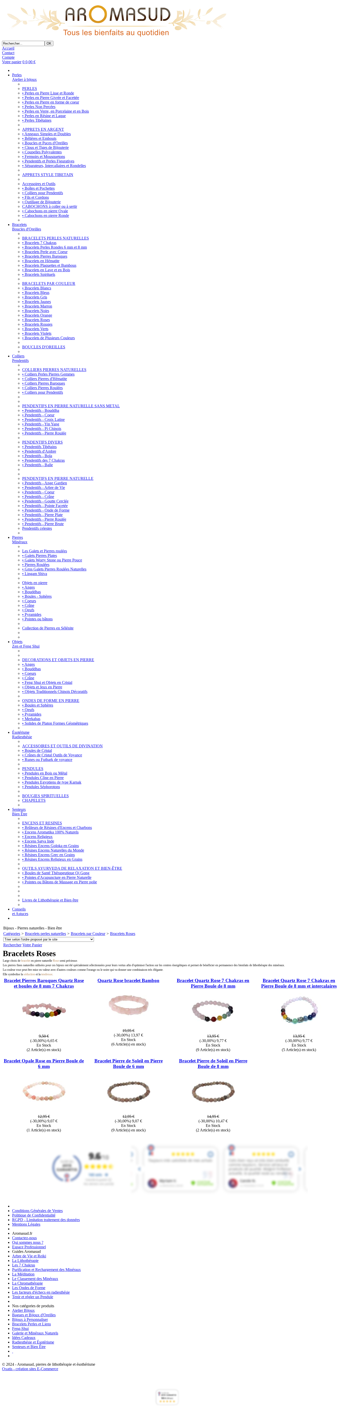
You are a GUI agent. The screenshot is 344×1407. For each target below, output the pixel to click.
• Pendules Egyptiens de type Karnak (51, 782)
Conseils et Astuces (20, 911)
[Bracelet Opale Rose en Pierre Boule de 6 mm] (44, 1112)
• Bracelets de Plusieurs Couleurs (48, 338)
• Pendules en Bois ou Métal (44, 773)
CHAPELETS (34, 800)
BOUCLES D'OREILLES (43, 347)
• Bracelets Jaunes (36, 301)
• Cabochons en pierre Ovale (45, 211)
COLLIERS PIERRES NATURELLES (54, 369)
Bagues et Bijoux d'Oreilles (34, 1315)
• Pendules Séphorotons (41, 787)
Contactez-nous (24, 1238)
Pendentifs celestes (37, 528)
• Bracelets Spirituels (38, 274)
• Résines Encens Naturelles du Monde (53, 850)
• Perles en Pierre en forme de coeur (50, 102)
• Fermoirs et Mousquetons (43, 156)
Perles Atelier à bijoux (24, 77)
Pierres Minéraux (19, 539)
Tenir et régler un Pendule (32, 1297)
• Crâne (28, 605)
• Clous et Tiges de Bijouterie (45, 147)
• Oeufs (28, 610)
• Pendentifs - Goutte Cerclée (45, 501)
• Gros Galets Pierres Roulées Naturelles (54, 569)
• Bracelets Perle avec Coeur (44, 252)
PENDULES (32, 768)
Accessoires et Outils (38, 184)
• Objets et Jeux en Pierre (42, 687)
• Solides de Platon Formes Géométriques (55, 723)
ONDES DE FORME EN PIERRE (50, 700)
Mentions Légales (26, 1224)
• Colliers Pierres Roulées (42, 388)
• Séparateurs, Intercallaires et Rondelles (54, 165)
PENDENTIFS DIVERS (42, 442)
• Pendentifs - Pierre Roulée (44, 433)
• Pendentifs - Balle (37, 465)
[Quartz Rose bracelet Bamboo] (129, 1026)
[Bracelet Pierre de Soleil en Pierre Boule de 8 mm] (213, 1112)
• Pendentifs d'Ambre (39, 451)
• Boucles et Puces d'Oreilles (45, 143)
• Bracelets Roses (36, 320)
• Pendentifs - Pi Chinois (41, 428)
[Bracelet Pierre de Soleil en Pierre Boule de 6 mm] (129, 1112)
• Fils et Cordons (35, 197)
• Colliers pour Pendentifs (42, 193)
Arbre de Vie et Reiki (29, 1256)
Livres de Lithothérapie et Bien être (50, 900)
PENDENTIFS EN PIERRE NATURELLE (57, 478)
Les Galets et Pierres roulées (44, 551)
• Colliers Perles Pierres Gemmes (48, 374)
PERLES (29, 88)
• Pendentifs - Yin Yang (40, 424)
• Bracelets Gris (34, 297)
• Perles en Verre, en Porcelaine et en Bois (55, 111)
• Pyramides (31, 614)
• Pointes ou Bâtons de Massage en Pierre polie (59, 882)
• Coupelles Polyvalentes (42, 152)
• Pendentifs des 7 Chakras (43, 460)
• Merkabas (31, 719)
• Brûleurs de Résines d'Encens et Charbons (57, 827)
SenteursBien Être (19, 811)
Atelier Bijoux (23, 1310)
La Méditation (23, 1274)
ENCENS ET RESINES (42, 823)
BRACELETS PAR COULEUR (48, 283)
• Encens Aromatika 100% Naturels (50, 832)
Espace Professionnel (29, 1247)
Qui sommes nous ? (27, 1242)
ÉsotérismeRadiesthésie (22, 734)
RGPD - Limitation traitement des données (46, 1220)
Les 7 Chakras (23, 1265)
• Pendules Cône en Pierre (43, 778)
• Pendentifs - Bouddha (40, 410)
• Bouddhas (31, 592)
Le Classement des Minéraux (35, 1279)
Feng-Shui (20, 1328)
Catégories (11, 933)
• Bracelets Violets (36, 333)
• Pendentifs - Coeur (38, 415)
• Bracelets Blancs (36, 288)
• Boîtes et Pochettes (38, 188)
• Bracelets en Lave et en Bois (46, 270)
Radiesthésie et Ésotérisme (33, 1342)
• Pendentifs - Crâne (38, 496)
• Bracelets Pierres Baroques (44, 256)
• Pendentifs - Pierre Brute (43, 524)
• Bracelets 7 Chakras (39, 243)
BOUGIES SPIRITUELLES (45, 796)
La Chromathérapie (27, 1283)
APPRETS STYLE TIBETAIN (47, 175)
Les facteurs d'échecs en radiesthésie (41, 1292)
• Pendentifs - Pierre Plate (42, 515)
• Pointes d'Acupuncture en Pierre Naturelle (56, 877)
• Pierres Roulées (35, 564)
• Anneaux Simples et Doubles (46, 134)
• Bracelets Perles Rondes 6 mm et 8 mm (54, 247)
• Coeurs (29, 601)
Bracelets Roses (122, 933)
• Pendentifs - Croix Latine (43, 419)
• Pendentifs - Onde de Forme (46, 510)
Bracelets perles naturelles (45, 933)
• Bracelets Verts (35, 329)
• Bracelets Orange (37, 315)
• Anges (28, 587)
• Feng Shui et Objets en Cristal (47, 682)
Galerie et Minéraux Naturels (35, 1333)
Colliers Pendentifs (20, 358)
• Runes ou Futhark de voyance (47, 759)
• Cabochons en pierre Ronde (45, 215)
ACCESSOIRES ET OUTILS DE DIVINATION (62, 746)
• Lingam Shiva (34, 574)
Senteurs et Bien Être (29, 1347)
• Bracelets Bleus (35, 292)
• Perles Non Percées (38, 107)
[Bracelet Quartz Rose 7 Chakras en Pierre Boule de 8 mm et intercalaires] (299, 1031)
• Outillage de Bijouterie (41, 202)
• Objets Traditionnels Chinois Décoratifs (54, 691)
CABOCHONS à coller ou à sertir (49, 206)
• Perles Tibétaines (36, 120)
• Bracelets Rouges (37, 324)
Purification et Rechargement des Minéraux (46, 1269)
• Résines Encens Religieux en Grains (52, 859)
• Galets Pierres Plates (39, 555)
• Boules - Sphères (37, 596)
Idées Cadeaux (24, 1337)
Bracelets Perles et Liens (31, 1324)
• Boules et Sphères (37, 705)
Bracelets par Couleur (88, 933)
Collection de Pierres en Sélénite (48, 628)
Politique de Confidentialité (33, 1215)
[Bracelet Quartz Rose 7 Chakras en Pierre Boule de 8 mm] (213, 1031)
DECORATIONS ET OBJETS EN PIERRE (58, 660)
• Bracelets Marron (37, 306)
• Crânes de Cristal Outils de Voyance (52, 755)
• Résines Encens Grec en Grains (48, 855)
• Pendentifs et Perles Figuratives (48, 161)
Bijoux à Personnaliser (30, 1319)
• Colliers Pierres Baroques (43, 383)
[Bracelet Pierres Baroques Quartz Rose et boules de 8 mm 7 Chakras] (44, 1031)
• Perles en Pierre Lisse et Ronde (48, 93)
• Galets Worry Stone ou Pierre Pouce (52, 560)
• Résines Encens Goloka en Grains (50, 846)
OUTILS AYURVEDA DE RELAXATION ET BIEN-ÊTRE (72, 868)
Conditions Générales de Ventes (37, 1211)
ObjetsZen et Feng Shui (26, 644)
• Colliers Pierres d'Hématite (44, 379)
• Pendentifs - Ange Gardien (44, 483)
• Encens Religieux (37, 836)
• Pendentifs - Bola (37, 456)
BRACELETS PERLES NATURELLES (55, 238)
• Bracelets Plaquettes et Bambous (49, 265)
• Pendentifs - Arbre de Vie (43, 487)
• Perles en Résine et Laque (44, 116)
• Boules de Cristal (37, 750)
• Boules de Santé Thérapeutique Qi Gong (55, 873)
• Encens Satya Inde (38, 841)
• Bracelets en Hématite (40, 261)
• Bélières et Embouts (39, 138)
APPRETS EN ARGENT (43, 129)
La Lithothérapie (25, 1260)
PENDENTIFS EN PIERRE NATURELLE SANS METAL (71, 406)
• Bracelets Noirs (35, 311)
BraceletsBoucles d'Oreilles (26, 226)
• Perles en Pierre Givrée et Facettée (50, 97)
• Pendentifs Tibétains (39, 447)
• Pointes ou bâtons (37, 619)
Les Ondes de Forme (28, 1288)
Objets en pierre (34, 583)
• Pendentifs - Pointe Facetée (45, 506)
